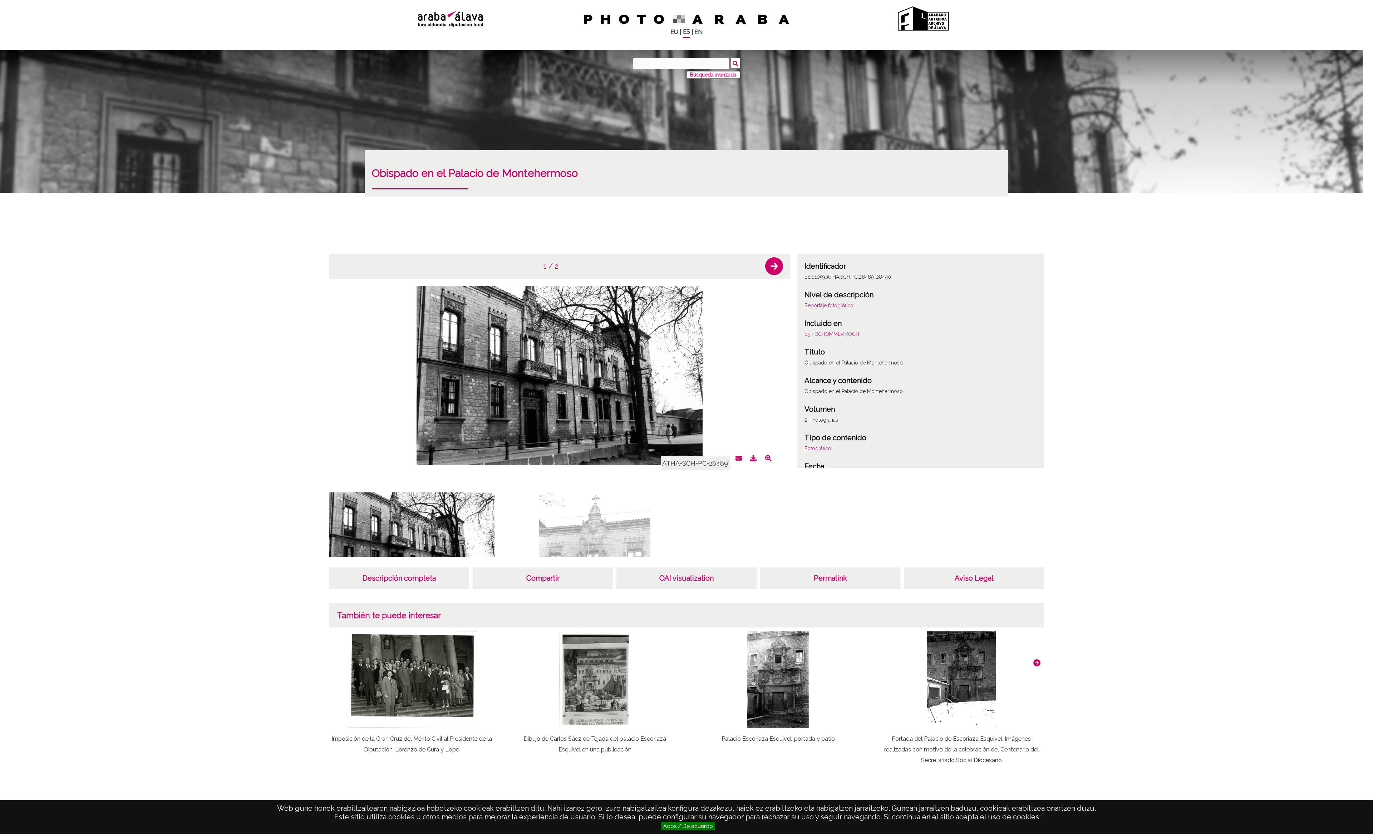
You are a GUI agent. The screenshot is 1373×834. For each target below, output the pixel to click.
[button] (774, 266)
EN (698, 32)
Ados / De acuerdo (688, 826)
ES (686, 31)
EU (674, 32)
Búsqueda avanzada (713, 75)
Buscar (735, 63)
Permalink (830, 578)
